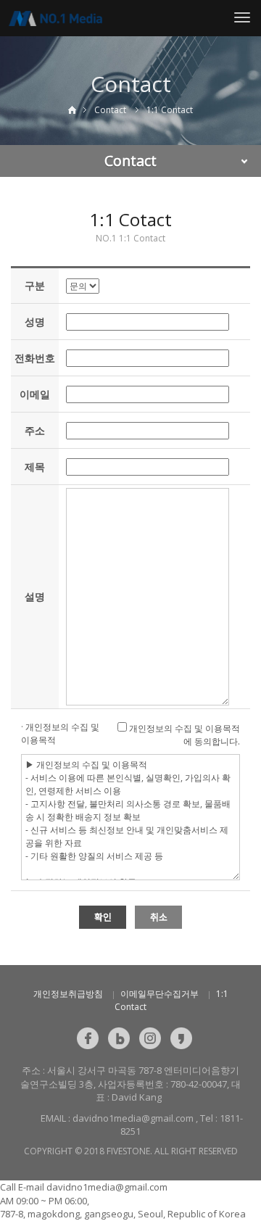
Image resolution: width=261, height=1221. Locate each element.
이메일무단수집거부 (159, 994)
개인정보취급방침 (68, 994)
